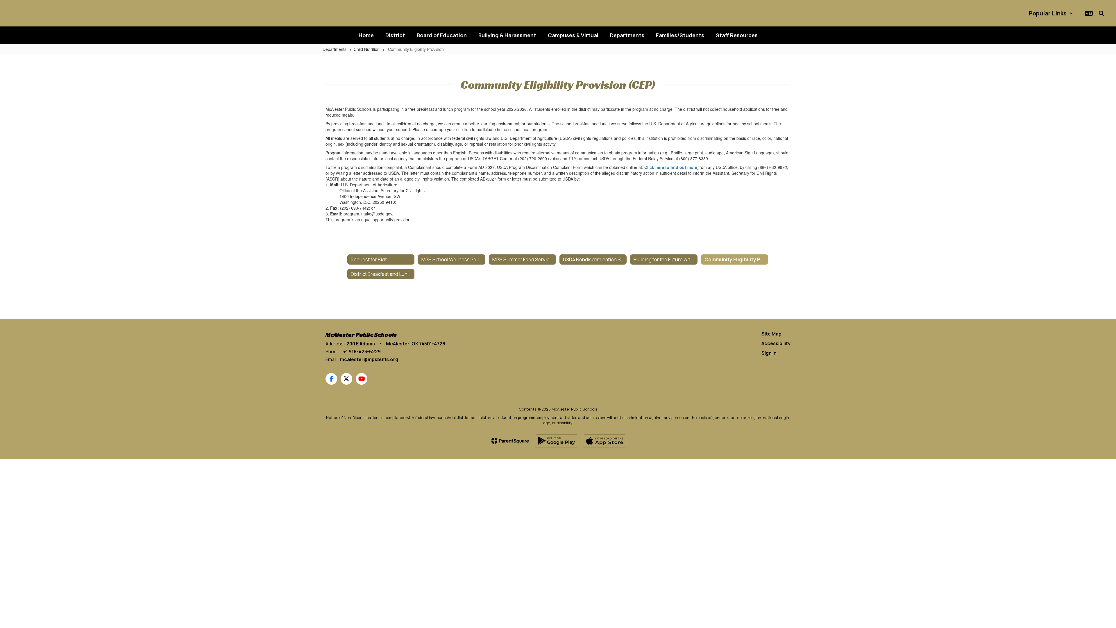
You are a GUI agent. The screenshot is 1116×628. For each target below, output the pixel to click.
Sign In (769, 353)
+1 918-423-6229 (362, 351)
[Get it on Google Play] (556, 440)
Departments (334, 49)
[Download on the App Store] (604, 440)
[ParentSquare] (510, 440)
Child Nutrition (367, 49)
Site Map (771, 334)
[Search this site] (1101, 13)
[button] (1051, 13)
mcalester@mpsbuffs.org (369, 359)
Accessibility (776, 343)
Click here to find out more (670, 167)
